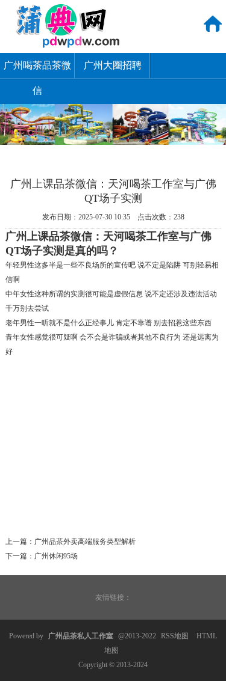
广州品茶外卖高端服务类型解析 (85, 541)
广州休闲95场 (56, 556)
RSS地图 (175, 636)
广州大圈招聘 (113, 65)
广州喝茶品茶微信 (37, 69)
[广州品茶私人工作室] (61, 45)
